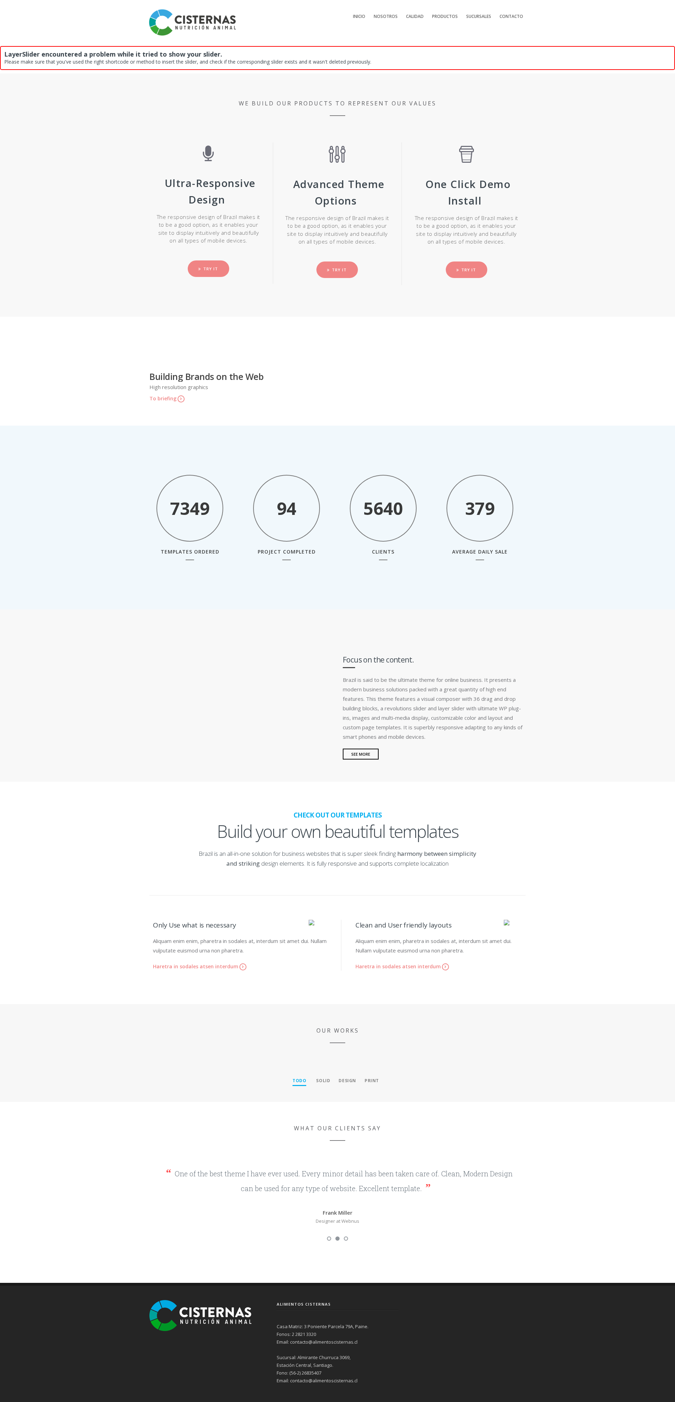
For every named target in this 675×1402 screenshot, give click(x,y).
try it (210, 268)
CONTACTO (511, 16)
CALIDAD (415, 16)
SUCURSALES (478, 16)
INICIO (359, 16)
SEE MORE (360, 754)
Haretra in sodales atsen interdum (195, 966)
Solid (323, 1081)
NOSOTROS (386, 16)
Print (372, 1081)
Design (347, 1081)
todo (299, 1081)
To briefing (162, 398)
